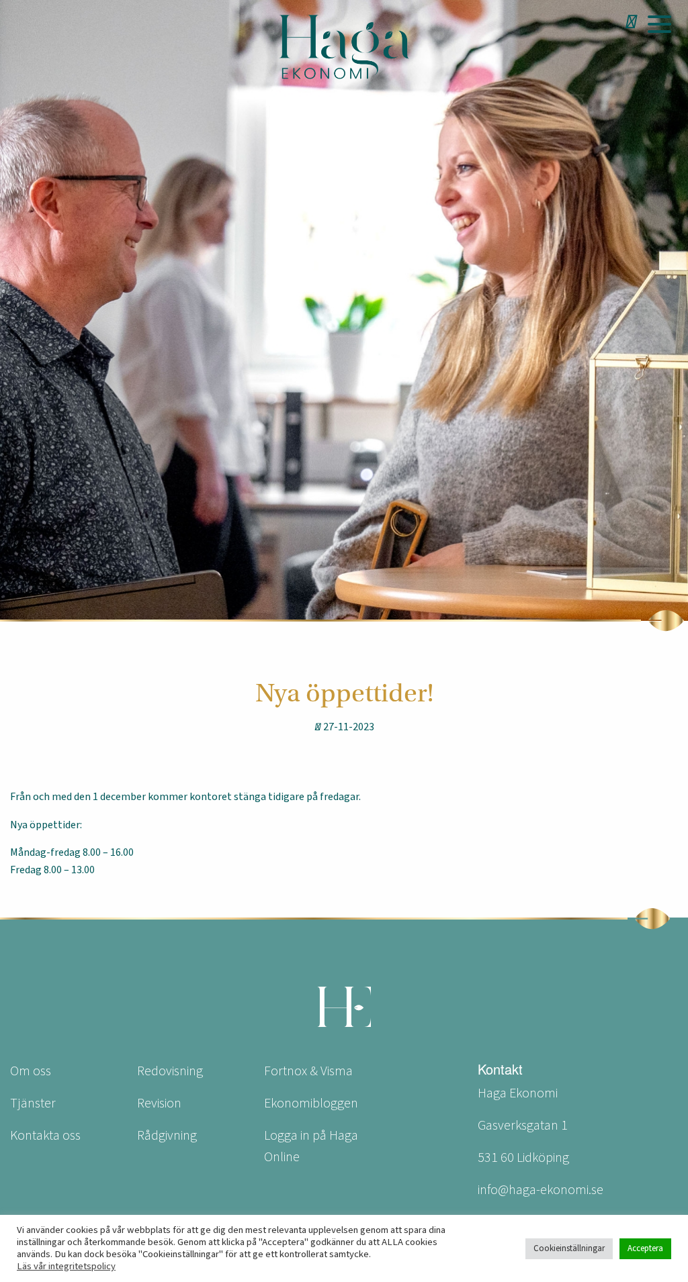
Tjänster (33, 1103)
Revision (159, 1103)
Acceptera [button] (645, 1248)
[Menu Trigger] (659, 23)
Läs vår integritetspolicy (66, 1267)
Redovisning (170, 1071)
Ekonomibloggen (311, 1103)
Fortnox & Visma (308, 1071)
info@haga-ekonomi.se (540, 1190)
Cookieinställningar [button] (569, 1248)
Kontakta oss (45, 1135)
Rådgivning (167, 1135)
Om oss (30, 1071)
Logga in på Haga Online (311, 1146)
